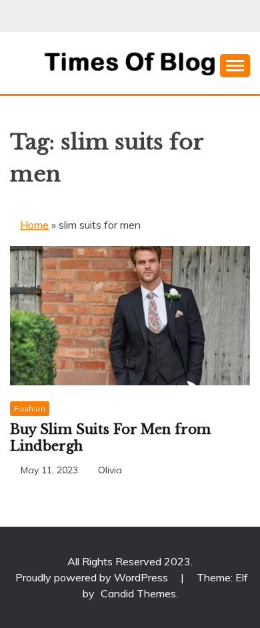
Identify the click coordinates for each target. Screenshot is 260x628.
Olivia (110, 470)
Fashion (29, 408)
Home (34, 224)
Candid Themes (138, 593)
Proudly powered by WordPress (93, 577)
